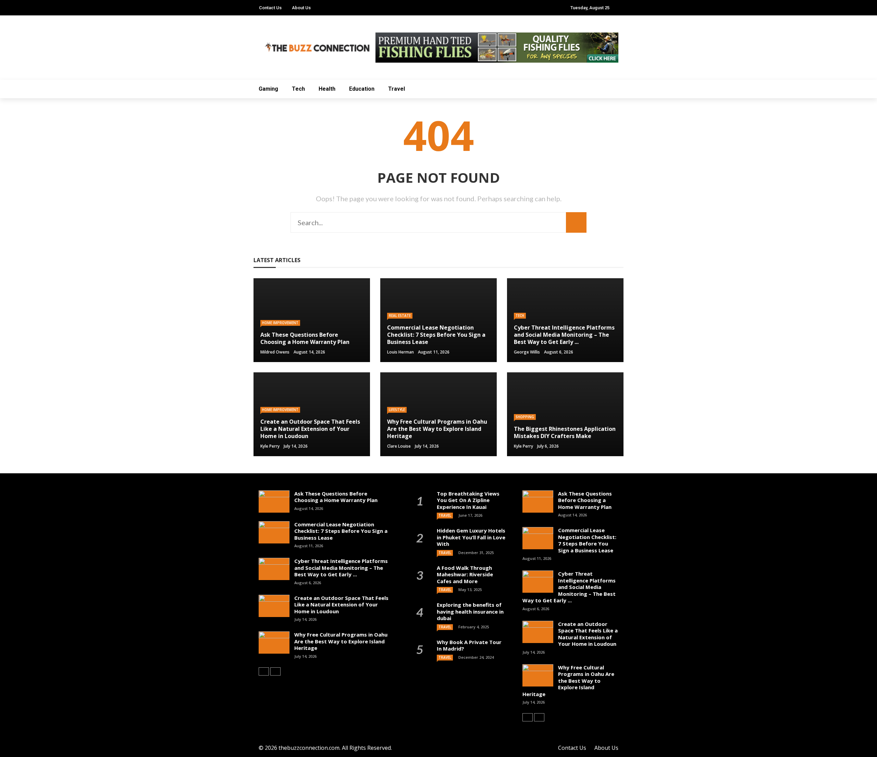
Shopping (525, 416)
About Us (301, 7)
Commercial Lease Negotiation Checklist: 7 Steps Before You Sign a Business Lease (340, 531)
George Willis (527, 352)
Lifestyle (397, 409)
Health (327, 89)
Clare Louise (399, 446)
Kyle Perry (270, 446)
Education (361, 89)
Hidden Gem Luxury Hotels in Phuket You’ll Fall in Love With (471, 537)
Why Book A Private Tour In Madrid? (469, 645)
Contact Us (270, 7)
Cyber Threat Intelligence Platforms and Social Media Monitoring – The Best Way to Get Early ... (341, 567)
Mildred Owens (274, 352)
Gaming (268, 89)
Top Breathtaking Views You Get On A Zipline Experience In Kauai (468, 500)
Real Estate (400, 315)
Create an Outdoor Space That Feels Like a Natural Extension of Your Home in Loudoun (341, 604)
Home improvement (280, 322)
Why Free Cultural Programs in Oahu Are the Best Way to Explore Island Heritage (340, 641)
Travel (396, 89)
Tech (298, 89)
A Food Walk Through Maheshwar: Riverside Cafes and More (465, 574)
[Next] (275, 671)
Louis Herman (400, 352)
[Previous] (264, 671)
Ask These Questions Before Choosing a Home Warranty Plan (336, 497)
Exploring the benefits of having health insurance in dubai (470, 611)
